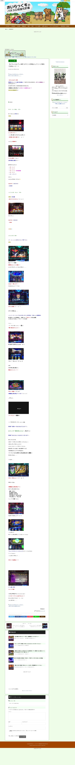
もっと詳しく (60, 95)
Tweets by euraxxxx (60, 61)
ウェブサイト (10, 726)
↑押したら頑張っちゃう (60, 103)
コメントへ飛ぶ (12, 60)
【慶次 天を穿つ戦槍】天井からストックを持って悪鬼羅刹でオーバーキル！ (28, 665)
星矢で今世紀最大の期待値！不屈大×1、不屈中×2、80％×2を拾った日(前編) (28, 658)
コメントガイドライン (27, 690)
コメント (9, 711)
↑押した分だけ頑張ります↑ (14, 606)
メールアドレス (24, 721)
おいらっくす (42, 610)
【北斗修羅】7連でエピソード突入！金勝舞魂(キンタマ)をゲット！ (26, 636)
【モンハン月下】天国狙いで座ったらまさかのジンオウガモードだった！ (27, 643)
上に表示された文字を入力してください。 (19, 730)
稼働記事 (12, 29)
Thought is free (43, 745)
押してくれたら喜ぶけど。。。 (14, 75)
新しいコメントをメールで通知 (31, 730)
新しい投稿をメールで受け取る (14, 735)
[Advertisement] (35, 40)
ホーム (7, 29)
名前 (9, 721)
